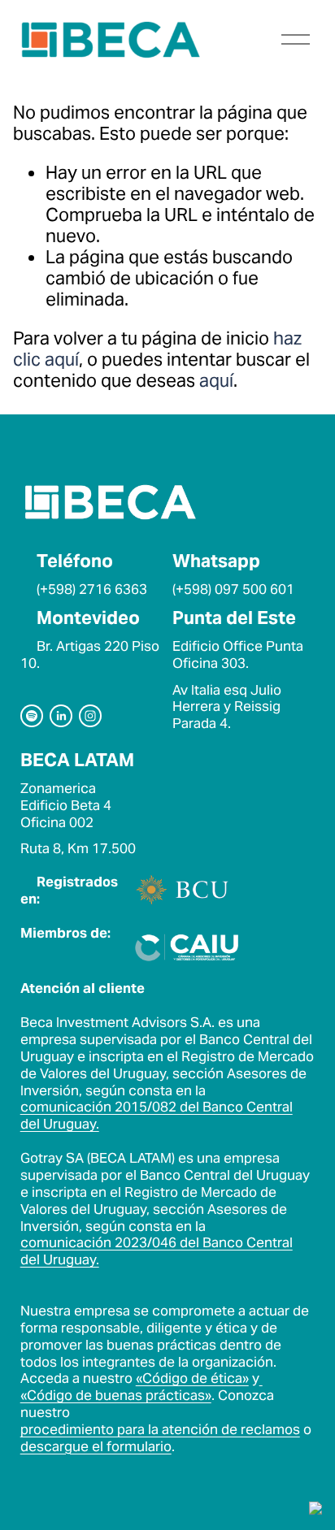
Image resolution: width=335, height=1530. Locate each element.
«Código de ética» (192, 1378)
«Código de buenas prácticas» (115, 1395)
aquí (216, 380)
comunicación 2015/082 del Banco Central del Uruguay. (156, 1116)
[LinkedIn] (61, 715)
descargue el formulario (96, 1446)
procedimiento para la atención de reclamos (160, 1429)
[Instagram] (90, 715)
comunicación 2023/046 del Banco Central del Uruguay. (156, 1251)
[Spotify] (31, 715)
